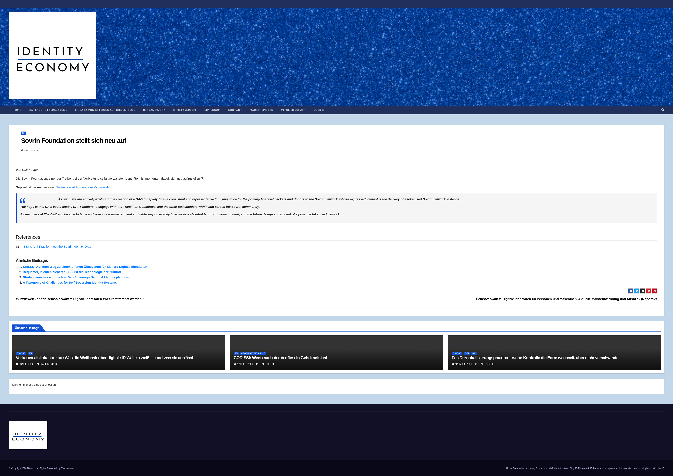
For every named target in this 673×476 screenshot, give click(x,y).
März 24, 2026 (463, 364)
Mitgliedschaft (293, 110)
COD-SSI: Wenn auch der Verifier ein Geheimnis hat (280, 357)
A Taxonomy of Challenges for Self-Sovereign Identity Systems (70, 282)
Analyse (21, 353)
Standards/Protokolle (253, 353)
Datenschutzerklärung (48, 110)
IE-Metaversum (184, 110)
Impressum (212, 110)
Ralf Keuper (48, 364)
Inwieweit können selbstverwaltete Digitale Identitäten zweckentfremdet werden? (81, 299)
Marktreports (261, 110)
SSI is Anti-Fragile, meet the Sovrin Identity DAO (57, 246)
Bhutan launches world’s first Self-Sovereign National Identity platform (76, 277)
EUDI (467, 353)
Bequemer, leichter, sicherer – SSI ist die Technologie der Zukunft (72, 272)
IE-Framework (154, 110)
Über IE (319, 110)
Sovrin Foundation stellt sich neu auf (73, 140)
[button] (662, 109)
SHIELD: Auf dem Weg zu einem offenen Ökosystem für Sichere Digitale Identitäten (85, 267)
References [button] (28, 237)
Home (17, 110)
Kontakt (235, 110)
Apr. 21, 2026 (245, 364)
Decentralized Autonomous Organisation (84, 187)
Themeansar (67, 468)
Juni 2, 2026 (26, 364)
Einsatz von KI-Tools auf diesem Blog (105, 110)
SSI (23, 133)
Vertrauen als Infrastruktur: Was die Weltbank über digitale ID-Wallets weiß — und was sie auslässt (104, 357)
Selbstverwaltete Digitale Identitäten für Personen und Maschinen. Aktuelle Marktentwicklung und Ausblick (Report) (565, 299)
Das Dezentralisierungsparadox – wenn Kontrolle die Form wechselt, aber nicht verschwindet (536, 357)
